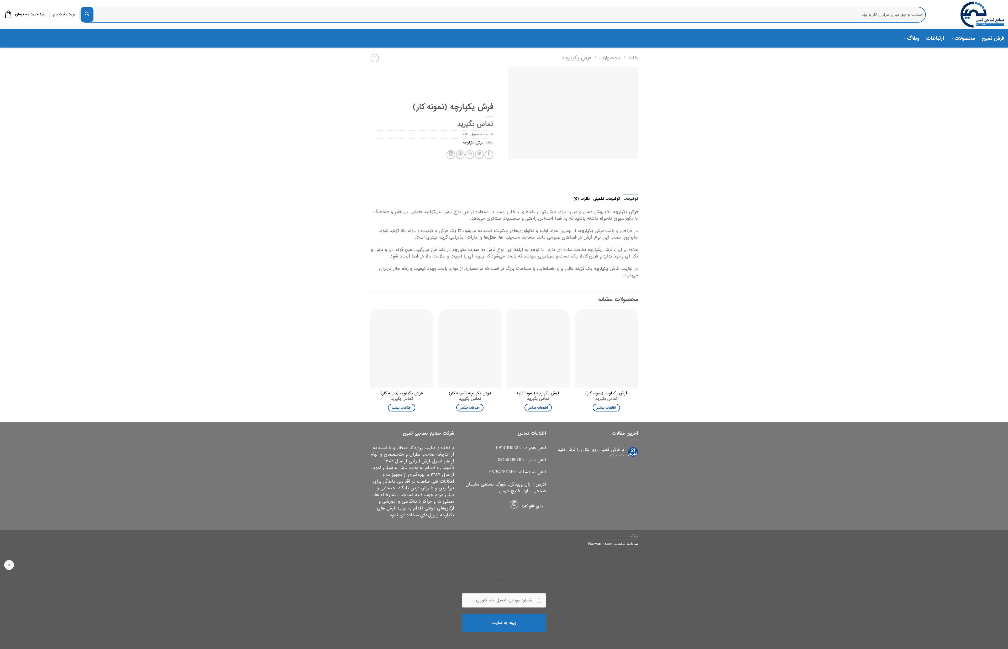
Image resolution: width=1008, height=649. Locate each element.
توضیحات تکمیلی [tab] (606, 199)
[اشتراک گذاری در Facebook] (489, 154)
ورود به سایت (504, 623)
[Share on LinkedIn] (451, 154)
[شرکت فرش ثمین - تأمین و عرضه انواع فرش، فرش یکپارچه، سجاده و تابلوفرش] (969, 14)
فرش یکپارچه (576, 58)
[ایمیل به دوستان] (469, 154)
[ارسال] (87, 15)
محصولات (964, 38)
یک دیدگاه (617, 455)
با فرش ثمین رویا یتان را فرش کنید (591, 449)
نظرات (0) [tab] (581, 199)
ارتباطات (935, 38)
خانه (633, 58)
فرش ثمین (993, 38)
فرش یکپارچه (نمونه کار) (606, 393)
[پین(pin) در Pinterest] (460, 154)
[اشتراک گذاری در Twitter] (479, 154)
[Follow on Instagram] (514, 504)
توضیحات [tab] (630, 199)
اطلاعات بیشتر (606, 407)
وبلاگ (913, 38)
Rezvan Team (600, 544)
